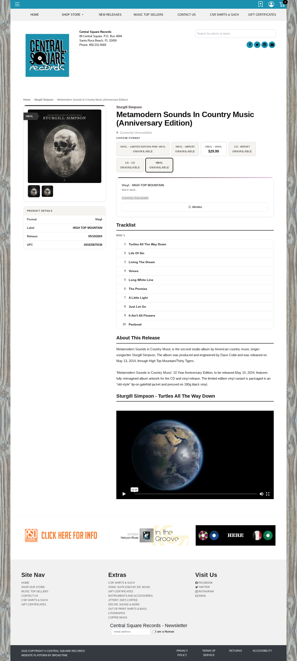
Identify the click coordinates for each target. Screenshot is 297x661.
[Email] (272, 44)
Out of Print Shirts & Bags (127, 608)
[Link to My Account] (272, 5)
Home (26, 99)
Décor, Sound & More (124, 604)
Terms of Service (208, 653)
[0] (282, 5)
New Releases (110, 14)
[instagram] (264, 44)
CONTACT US (187, 14)
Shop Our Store (33, 587)
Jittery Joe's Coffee (123, 600)
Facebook (205, 582)
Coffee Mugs (117, 617)
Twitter (204, 587)
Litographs (116, 613)
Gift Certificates (262, 14)
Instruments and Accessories (130, 595)
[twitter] (257, 44)
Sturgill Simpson (43, 99)
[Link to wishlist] (261, 5)
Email (202, 595)
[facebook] (250, 44)
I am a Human (164, 631)
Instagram (206, 591)
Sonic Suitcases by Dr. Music (129, 587)
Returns (235, 650)
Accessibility (262, 650)
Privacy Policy (182, 653)
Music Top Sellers (148, 14)
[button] (72, 15)
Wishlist (197, 207)
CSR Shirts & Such (224, 14)
